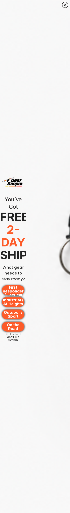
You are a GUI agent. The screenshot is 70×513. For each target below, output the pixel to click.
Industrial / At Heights (13, 302)
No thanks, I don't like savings (13, 335)
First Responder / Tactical (13, 290)
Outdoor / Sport (13, 314)
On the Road (13, 326)
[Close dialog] (65, 5)
